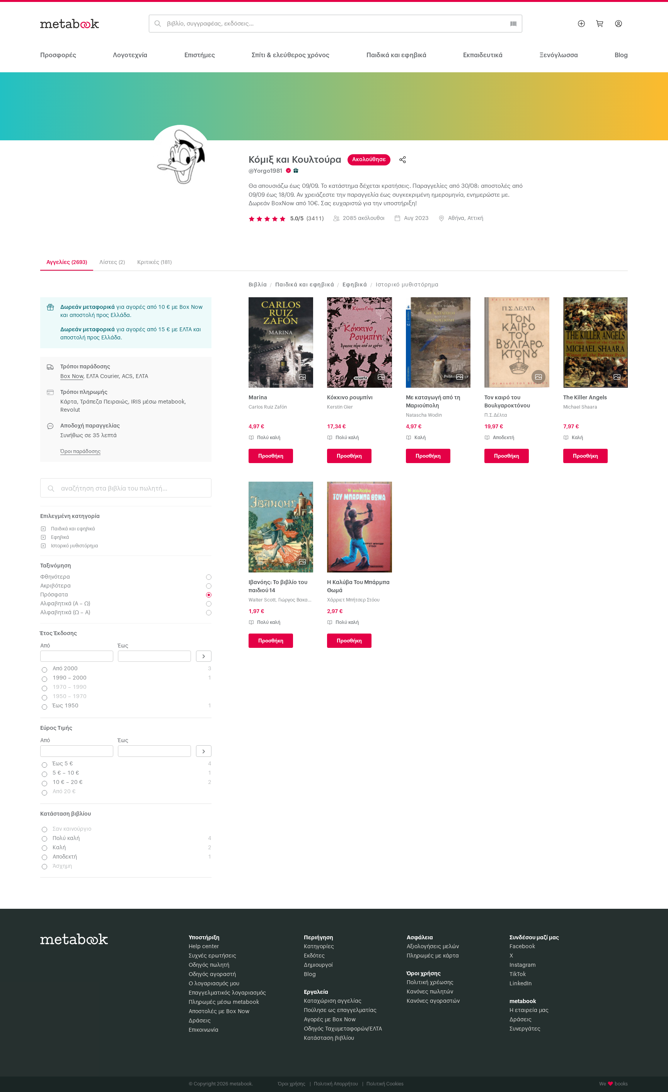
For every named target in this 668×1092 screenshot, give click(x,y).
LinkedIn (521, 983)
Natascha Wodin (424, 415)
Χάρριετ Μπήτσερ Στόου (353, 600)
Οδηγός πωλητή (209, 965)
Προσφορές (58, 55)
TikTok (518, 974)
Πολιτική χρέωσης (430, 982)
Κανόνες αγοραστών (433, 1001)
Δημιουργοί (318, 965)
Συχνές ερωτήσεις (212, 956)
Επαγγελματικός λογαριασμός (227, 993)
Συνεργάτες (525, 1029)
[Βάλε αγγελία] (581, 23)
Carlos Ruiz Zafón (268, 407)
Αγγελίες (66, 262)
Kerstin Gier (340, 407)
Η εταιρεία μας (529, 1010)
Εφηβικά (355, 285)
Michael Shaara (580, 407)
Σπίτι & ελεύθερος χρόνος (290, 55)
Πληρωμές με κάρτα (433, 956)
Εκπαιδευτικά (483, 55)
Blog (310, 974)
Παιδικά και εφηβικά (396, 55)
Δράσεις (200, 1021)
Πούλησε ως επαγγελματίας (340, 1010)
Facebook (522, 946)
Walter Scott (262, 600)
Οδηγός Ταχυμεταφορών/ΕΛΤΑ (343, 1029)
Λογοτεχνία (130, 55)
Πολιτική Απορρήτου (338, 1084)
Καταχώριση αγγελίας (332, 1001)
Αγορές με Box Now (330, 1019)
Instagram (523, 965)
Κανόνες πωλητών (430, 992)
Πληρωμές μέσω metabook (224, 1002)
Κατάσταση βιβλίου (329, 1038)
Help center (204, 946)
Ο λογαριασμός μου (214, 983)
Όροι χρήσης (294, 1084)
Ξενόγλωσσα (559, 55)
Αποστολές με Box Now (219, 1011)
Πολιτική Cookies (385, 1084)
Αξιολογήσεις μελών (433, 946)
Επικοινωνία (203, 1030)
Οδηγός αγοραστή (212, 974)
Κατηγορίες (319, 946)
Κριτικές (154, 262)
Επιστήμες (199, 55)
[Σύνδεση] (618, 23)
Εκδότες (314, 956)
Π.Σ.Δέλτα (495, 415)
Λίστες (112, 262)
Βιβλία (258, 285)
